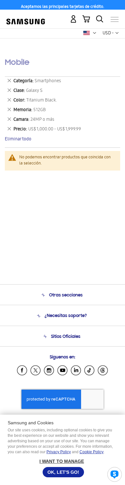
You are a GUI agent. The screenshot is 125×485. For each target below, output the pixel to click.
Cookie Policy (91, 452)
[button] (94, 33)
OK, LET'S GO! (63, 472)
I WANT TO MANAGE (61, 461)
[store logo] (25, 17)
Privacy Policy (58, 452)
